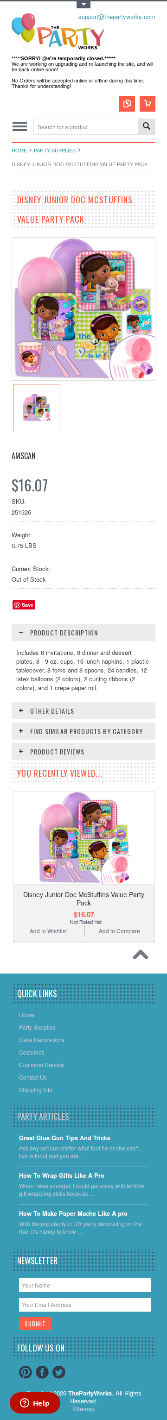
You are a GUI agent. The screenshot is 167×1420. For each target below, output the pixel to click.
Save (27, 604)
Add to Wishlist (48, 931)
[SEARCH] (146, 127)
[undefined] (83, 377)
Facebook (42, 1372)
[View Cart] (147, 104)
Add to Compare (119, 931)
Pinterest (25, 1372)
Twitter (58, 1372)
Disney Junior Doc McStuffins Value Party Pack (83, 898)
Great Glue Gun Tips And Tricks (64, 1138)
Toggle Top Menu (83, 4)
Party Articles (43, 1116)
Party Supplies (55, 150)
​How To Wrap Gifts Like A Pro (61, 1176)
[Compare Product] (127, 104)
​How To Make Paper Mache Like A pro (73, 1214)
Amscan (24, 455)
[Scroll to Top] (143, 956)
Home (19, 150)
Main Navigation (20, 127)
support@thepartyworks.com (116, 16)
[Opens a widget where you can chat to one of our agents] (34, 1403)
